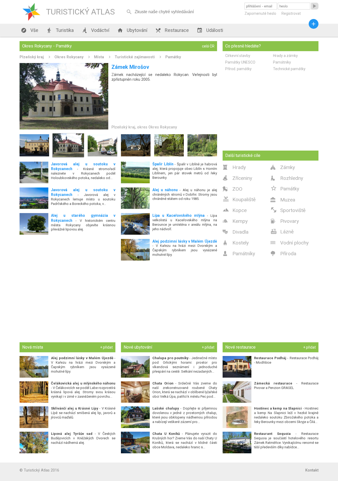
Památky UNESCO (240, 62)
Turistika (60, 30)
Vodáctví (95, 30)
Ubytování (132, 30)
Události (210, 30)
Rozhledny (286, 178)
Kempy (235, 221)
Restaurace (172, 30)
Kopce (235, 209)
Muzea (282, 200)
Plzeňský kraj (32, 57)
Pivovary (284, 221)
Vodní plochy (289, 243)
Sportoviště (288, 209)
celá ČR (208, 46)
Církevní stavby (237, 56)
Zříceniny (237, 178)
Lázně (282, 231)
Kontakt (311, 470)
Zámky (282, 167)
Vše (29, 30)
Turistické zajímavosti (135, 57)
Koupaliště (239, 199)
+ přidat (106, 347)
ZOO (232, 189)
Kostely (236, 243)
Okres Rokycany (68, 57)
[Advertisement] (118, 301)
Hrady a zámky (285, 56)
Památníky (282, 62)
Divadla (235, 232)
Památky (173, 57)
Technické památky (289, 69)
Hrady (234, 167)
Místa (99, 57)
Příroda (283, 254)
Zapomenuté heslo (260, 13)
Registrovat (291, 13)
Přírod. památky (238, 69)
